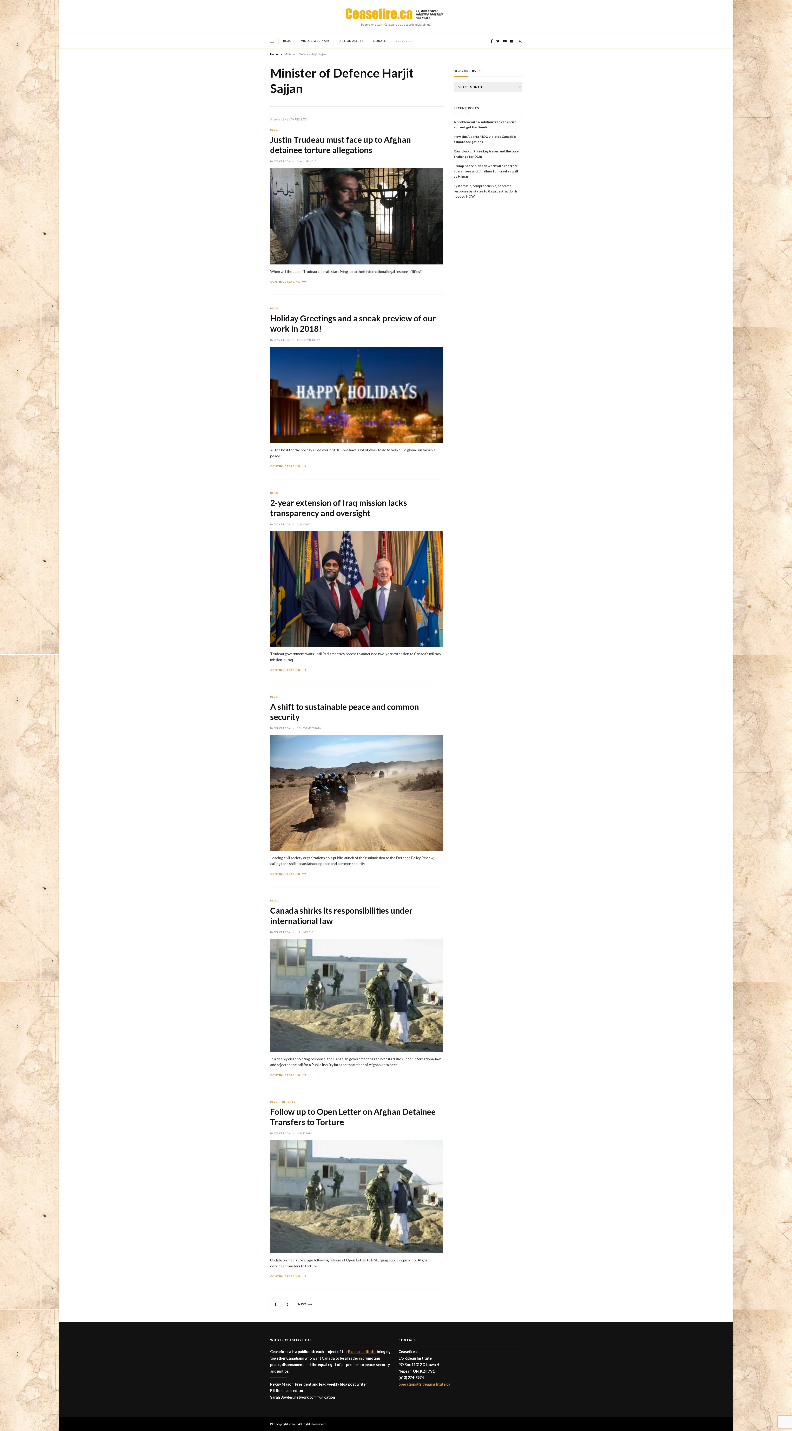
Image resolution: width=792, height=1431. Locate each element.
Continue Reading (285, 281)
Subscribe (404, 40)
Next (302, 1304)
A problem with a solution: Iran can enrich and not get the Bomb (485, 124)
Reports (288, 1101)
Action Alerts (351, 40)
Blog (287, 40)
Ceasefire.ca (282, 161)
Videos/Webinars (315, 40)
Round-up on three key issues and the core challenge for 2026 (486, 153)
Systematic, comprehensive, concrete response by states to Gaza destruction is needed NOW (486, 191)
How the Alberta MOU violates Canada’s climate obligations (485, 139)
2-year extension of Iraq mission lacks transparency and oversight (338, 508)
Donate (379, 40)
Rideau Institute (361, 1351)
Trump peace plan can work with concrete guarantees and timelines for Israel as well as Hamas (486, 171)
